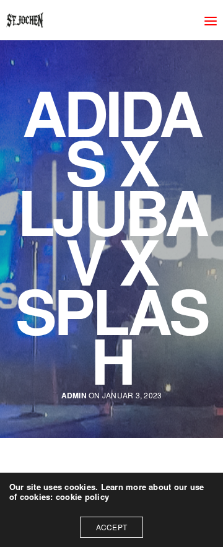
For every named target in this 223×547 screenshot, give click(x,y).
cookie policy (82, 496)
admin (74, 395)
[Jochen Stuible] (24, 20)
